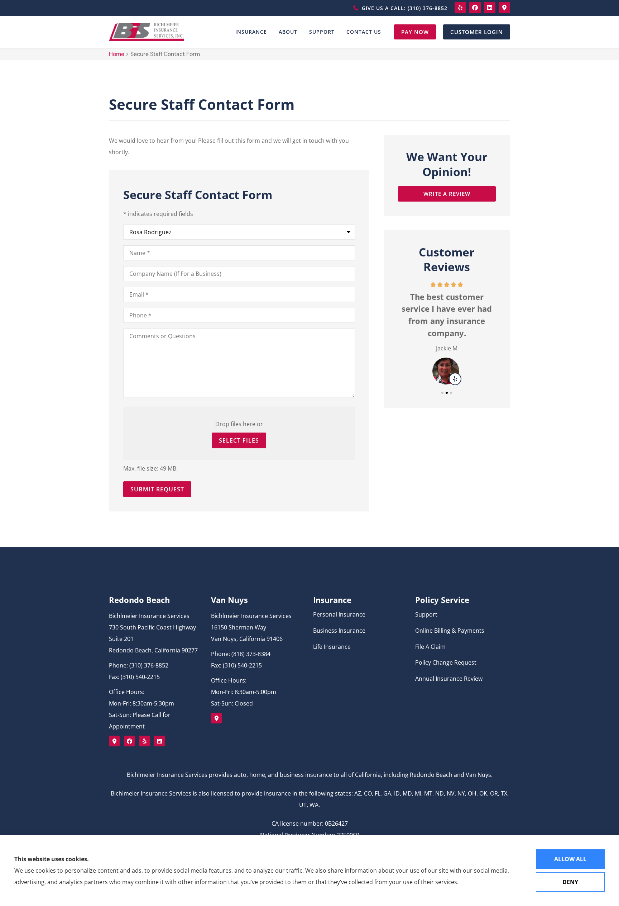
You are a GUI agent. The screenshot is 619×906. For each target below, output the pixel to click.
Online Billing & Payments (449, 630)
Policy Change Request (445, 662)
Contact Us (363, 31)
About (288, 31)
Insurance (251, 31)
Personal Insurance (339, 614)
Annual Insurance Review (449, 679)
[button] (442, 393)
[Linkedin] (489, 7)
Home (116, 54)
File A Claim (430, 647)
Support (322, 31)
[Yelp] (460, 7)
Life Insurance (332, 647)
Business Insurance (339, 630)
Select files (239, 440)
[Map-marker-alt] (504, 7)
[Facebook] (475, 7)
